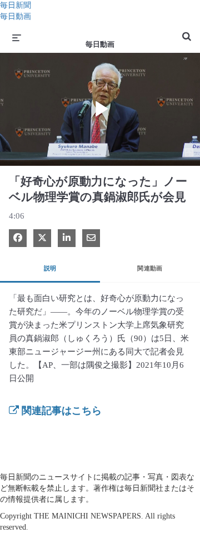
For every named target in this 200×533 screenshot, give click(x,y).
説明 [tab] (50, 268)
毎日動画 (15, 16)
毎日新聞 (15, 5)
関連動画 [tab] (150, 268)
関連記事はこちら (60, 410)
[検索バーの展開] (186, 31)
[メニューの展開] (16, 37)
